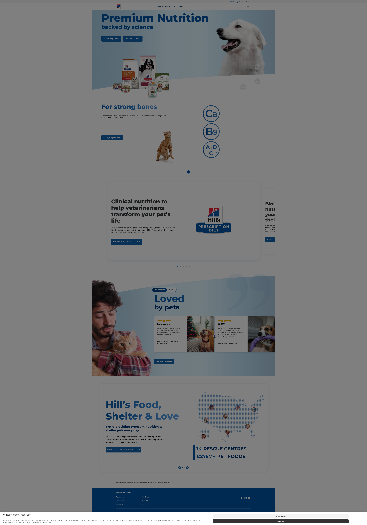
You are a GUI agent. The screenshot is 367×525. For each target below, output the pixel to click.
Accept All (280, 521)
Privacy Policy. (47, 522)
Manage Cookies (280, 516)
